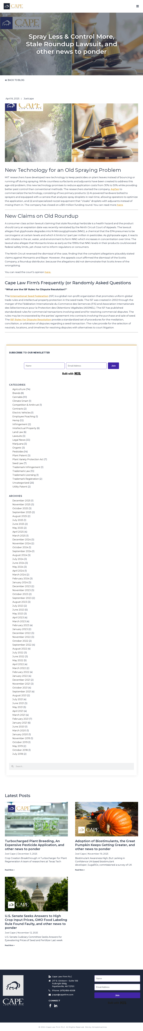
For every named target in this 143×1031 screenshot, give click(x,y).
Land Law (17, 432)
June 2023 (18, 610)
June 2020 (18, 726)
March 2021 (18, 715)
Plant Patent (19, 455)
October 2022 (20, 641)
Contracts (17, 409)
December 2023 (21, 586)
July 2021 (17, 699)
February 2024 (20, 578)
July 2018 (17, 754)
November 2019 (21, 738)
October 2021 (20, 687)
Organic (16, 448)
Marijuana (17, 444)
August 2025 (19, 516)
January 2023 (20, 629)
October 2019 (20, 742)
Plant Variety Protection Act (28, 459)
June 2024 (18, 563)
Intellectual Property (24, 428)
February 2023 (20, 625)
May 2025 (17, 528)
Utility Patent (19, 487)
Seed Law (17, 463)
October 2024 (20, 547)
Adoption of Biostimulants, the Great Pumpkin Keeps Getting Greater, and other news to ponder (105, 845)
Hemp (15, 420)
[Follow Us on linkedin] (55, 1006)
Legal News (18, 440)
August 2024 (19, 555)
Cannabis (17, 397)
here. (48, 272)
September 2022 (22, 645)
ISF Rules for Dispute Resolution (30, 319)
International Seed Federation (29, 296)
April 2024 (18, 571)
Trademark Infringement (26, 467)
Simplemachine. (99, 1027)
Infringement (20, 424)
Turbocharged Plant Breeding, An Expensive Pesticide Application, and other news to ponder (34, 845)
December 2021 (21, 680)
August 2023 (19, 602)
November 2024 (21, 543)
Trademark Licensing (24, 475)
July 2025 (17, 520)
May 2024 (17, 567)
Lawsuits (17, 436)
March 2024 (19, 574)
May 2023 (17, 613)
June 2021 (18, 703)
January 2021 (19, 723)
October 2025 (20, 508)
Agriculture (19, 389)
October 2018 (20, 750)
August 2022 (19, 649)
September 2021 (21, 691)
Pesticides (17, 451)
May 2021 (17, 707)
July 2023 (17, 606)
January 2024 (20, 582)
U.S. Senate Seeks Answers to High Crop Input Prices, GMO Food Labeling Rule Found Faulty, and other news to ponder (36, 922)
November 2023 (21, 590)
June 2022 (18, 656)
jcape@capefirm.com (62, 994)
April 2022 (18, 664)
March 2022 (19, 668)
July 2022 (17, 652)
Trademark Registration (25, 479)
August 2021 (19, 695)
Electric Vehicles (21, 412)
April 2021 (17, 711)
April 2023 (18, 617)
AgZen (115, 189)
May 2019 (17, 746)
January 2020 (20, 734)
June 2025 (18, 524)
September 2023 (22, 598)
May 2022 (17, 660)
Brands (16, 393)
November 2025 (21, 504)
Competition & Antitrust (25, 405)
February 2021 (20, 719)
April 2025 (18, 532)
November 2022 (21, 637)
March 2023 (19, 621)
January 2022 (20, 676)
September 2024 (22, 551)
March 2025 (19, 535)
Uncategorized (20, 483)
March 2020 (19, 730)
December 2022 (21, 633)
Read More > (10, 870)
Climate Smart (20, 401)
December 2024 (21, 539)
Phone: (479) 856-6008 (63, 990)
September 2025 (21, 512)
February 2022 (20, 672)
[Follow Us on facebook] (50, 1006)
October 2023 (20, 594)
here (119, 204)
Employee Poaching (23, 416)
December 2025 (21, 500)
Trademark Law (21, 471)
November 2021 (21, 684)
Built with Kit (71, 373)
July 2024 (17, 559)
